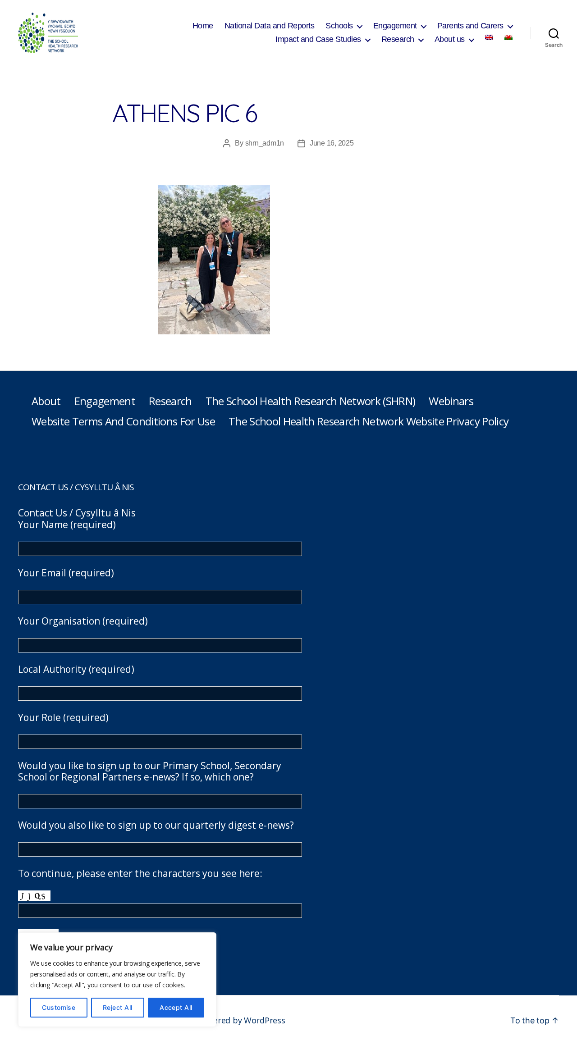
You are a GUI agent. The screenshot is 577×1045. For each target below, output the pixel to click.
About (46, 400)
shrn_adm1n (264, 143)
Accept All (176, 1007)
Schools (339, 25)
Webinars (451, 400)
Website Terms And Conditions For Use (123, 421)
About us (450, 39)
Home (202, 25)
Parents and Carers (470, 25)
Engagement (395, 25)
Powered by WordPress (241, 1020)
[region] (117, 979)
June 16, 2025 (332, 143)
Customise (58, 1007)
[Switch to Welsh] (508, 37)
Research (397, 39)
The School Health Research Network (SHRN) (311, 400)
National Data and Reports (269, 25)
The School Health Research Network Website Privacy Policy (368, 421)
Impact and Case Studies (318, 39)
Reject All (118, 1007)
